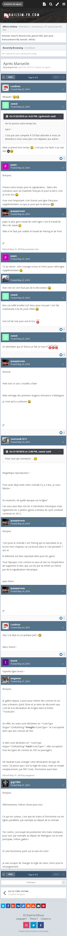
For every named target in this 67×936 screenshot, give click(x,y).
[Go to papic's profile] (5, 166)
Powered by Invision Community (33, 931)
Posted (20, 89)
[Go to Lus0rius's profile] (5, 88)
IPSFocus (40, 915)
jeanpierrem (11, 67)
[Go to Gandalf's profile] (5, 278)
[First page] (3, 77)
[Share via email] (38, 906)
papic (14, 164)
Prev (10, 77)
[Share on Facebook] (8, 906)
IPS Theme (28, 915)
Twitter (33, 925)
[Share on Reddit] (28, 906)
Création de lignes (42, 67)
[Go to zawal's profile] (5, 105)
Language (21, 918)
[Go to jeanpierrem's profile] (5, 212)
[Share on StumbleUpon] (33, 906)
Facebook (41, 925)
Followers (31, 882)
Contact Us (46, 918)
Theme (33, 918)
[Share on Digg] (18, 906)
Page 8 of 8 (33, 77)
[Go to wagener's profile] (5, 680)
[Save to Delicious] (23, 906)
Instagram (26, 925)
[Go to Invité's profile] (5, 662)
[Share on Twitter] (3, 906)
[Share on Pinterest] (43, 906)
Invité (14, 660)
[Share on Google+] (13, 906)
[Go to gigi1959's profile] (5, 783)
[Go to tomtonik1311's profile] (5, 440)
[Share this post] (63, 89)
